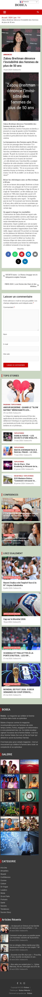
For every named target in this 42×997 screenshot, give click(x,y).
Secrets (4, 906)
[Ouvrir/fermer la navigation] (5, 12)
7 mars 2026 (18, 440)
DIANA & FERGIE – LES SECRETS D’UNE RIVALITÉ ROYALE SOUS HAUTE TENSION (25, 439)
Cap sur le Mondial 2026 (14, 619)
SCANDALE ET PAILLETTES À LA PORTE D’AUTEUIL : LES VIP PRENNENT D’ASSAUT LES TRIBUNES (20, 655)
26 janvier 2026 (19, 483)
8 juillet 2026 (7, 588)
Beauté (3, 874)
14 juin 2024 (7, 70)
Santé (3, 903)
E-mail (5, 344)
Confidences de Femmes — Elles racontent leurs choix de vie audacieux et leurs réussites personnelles (18, 542)
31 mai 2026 (7, 658)
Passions (6, 404)
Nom (5, 334)
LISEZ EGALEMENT (13, 553)
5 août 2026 (7, 543)
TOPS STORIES (11, 375)
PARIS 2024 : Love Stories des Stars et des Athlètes (20, 285)
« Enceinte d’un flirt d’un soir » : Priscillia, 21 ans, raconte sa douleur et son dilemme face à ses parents (25, 957)
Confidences (9, 510)
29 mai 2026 (7, 413)
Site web (6, 354)
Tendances (5, 909)
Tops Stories (16, 404)
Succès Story (6, 912)
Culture (3, 884)
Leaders (4, 890)
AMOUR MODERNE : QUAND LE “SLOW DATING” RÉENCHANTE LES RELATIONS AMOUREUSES (20, 410)
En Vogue (4, 887)
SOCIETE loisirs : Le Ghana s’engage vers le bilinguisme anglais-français (21, 276)
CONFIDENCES (10, 494)
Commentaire (9, 307)
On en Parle (18, 476)
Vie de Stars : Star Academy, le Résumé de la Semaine (25, 466)
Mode (3, 893)
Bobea (26, 987)
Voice (18, 510)
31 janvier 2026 (19, 469)
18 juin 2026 (7, 622)
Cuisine (3, 880)
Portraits (4, 899)
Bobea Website (24, 990)
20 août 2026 (8, 518)
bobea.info (17, 70)
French (26, 2)
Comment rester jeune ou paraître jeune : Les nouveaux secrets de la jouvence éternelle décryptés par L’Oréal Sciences (25, 938)
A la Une (4, 868)
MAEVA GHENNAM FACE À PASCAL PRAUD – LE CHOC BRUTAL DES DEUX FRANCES (26, 453)
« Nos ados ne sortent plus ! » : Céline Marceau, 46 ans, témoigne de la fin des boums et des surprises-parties (25, 966)
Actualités (4, 871)
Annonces (7, 54)
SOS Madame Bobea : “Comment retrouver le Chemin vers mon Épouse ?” (25, 481)
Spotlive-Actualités (12, 577)
